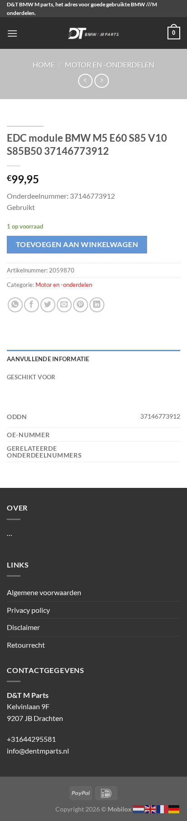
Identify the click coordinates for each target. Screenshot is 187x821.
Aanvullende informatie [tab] (48, 359)
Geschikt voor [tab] (31, 377)
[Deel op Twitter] (47, 304)
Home (44, 64)
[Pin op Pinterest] (80, 304)
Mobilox (120, 809)
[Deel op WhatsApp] (15, 304)
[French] (162, 808)
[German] (174, 808)
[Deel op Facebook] (31, 304)
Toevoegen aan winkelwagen (77, 244)
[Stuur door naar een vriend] (64, 304)
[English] (151, 808)
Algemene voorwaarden (44, 592)
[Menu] (12, 33)
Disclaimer (23, 627)
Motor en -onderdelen (109, 64)
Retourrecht (26, 644)
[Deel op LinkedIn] (96, 304)
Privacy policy (28, 610)
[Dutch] (139, 808)
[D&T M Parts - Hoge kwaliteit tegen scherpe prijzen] (93, 33)
